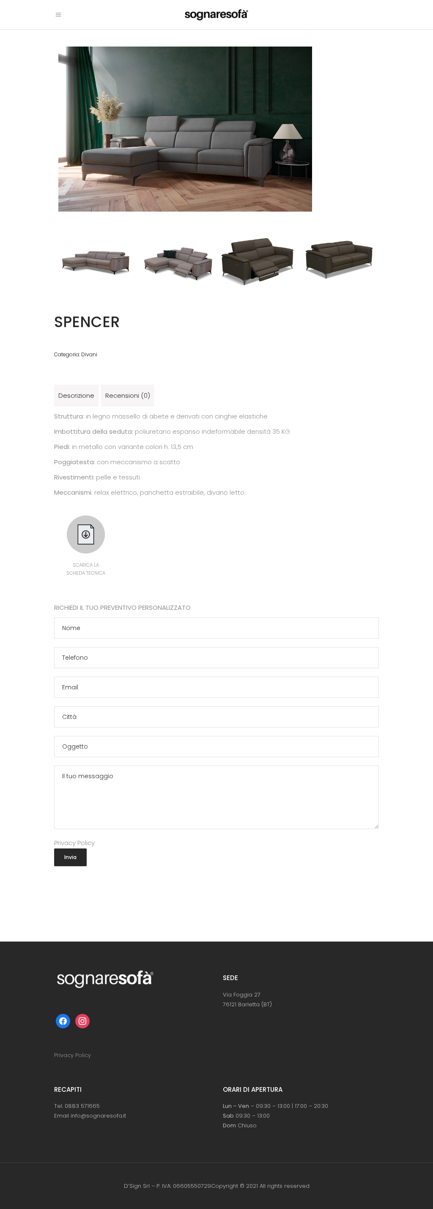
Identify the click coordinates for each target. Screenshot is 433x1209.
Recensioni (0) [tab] (127, 395)
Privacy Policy (74, 842)
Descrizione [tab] (76, 395)
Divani (89, 354)
